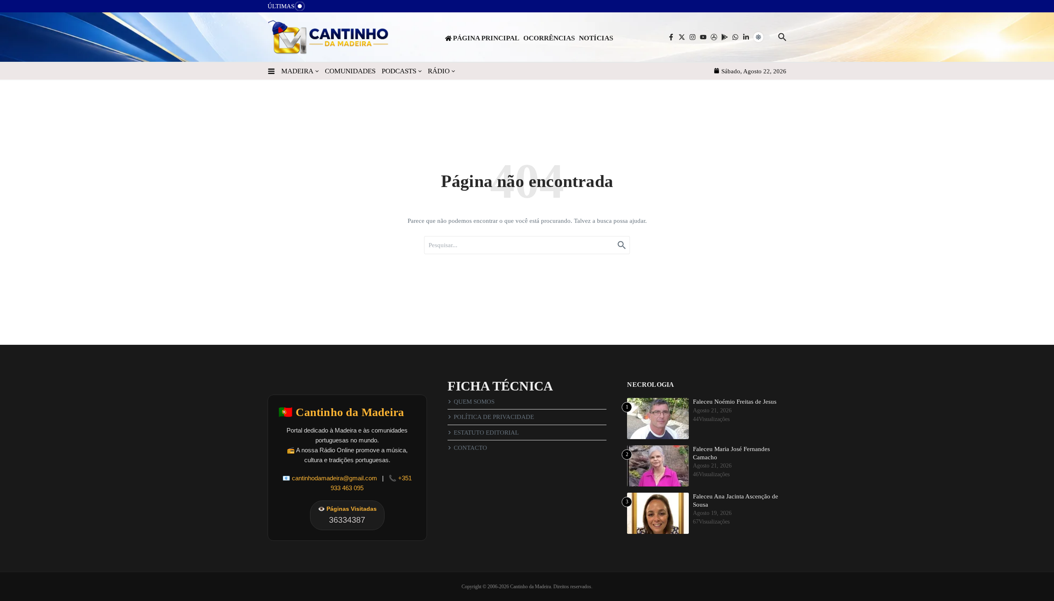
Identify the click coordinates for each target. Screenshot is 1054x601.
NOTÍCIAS (596, 38)
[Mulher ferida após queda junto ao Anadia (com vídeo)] (317, 8)
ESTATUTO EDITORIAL (486, 432)
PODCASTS (399, 71)
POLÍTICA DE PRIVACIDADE (494, 417)
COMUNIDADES (350, 71)
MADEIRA (297, 71)
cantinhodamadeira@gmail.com (334, 478)
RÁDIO (439, 71)
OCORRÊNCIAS (549, 38)
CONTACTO (470, 447)
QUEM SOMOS (474, 401)
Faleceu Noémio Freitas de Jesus (735, 401)
